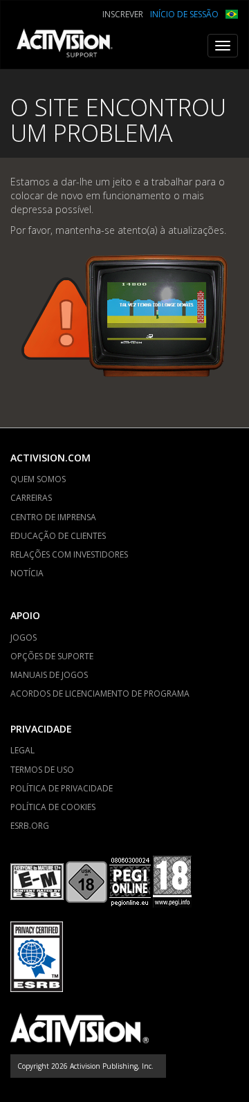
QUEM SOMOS (38, 479)
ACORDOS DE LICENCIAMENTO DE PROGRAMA (100, 693)
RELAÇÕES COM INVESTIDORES (69, 554)
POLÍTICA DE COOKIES (52, 807)
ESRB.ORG (29, 826)
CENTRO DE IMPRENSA (53, 517)
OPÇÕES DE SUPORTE (51, 656)
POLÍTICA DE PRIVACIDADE (61, 788)
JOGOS (23, 637)
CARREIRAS (31, 498)
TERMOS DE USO (42, 769)
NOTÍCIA (27, 573)
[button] (231, 13)
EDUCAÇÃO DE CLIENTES (58, 536)
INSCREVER (122, 14)
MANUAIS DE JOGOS (49, 675)
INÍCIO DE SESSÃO (184, 14)
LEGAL (22, 750)
